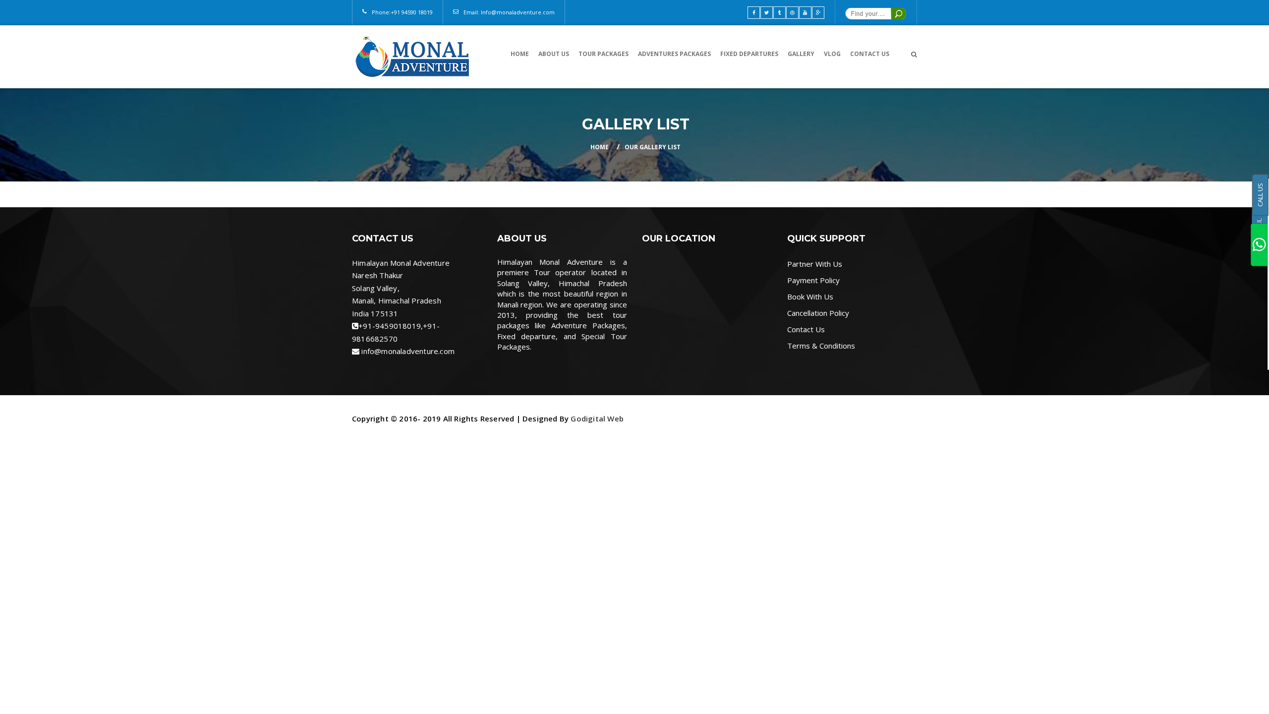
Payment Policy (813, 280)
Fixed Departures (749, 54)
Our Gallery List (653, 147)
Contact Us (806, 329)
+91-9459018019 (389, 326)
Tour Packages (603, 54)
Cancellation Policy (818, 313)
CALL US (1260, 195)
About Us (553, 54)
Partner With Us (814, 264)
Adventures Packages (674, 54)
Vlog (832, 54)
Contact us (869, 54)
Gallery (801, 54)
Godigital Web (597, 418)
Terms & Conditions (821, 346)
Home (520, 54)
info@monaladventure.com (408, 351)
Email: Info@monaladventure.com (509, 12)
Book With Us (810, 296)
